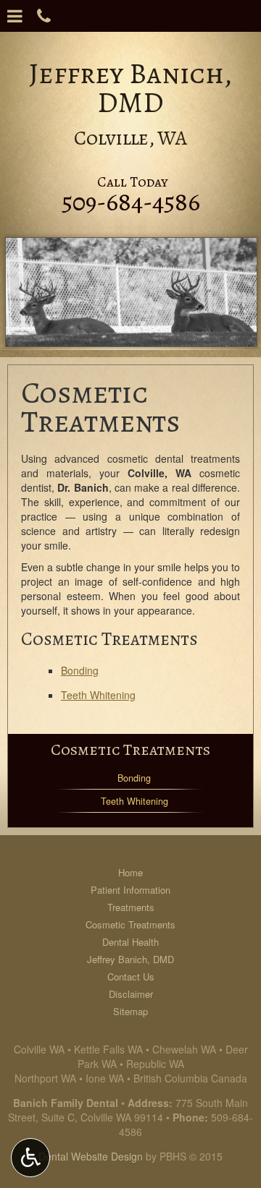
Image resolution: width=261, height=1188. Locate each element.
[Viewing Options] (30, 1157)
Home (130, 872)
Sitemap (130, 1011)
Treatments (130, 907)
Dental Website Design (90, 1156)
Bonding (80, 670)
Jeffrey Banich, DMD (130, 959)
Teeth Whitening (98, 695)
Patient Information (130, 890)
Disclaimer (131, 994)
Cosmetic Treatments (130, 749)
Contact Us (130, 976)
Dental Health (130, 942)
